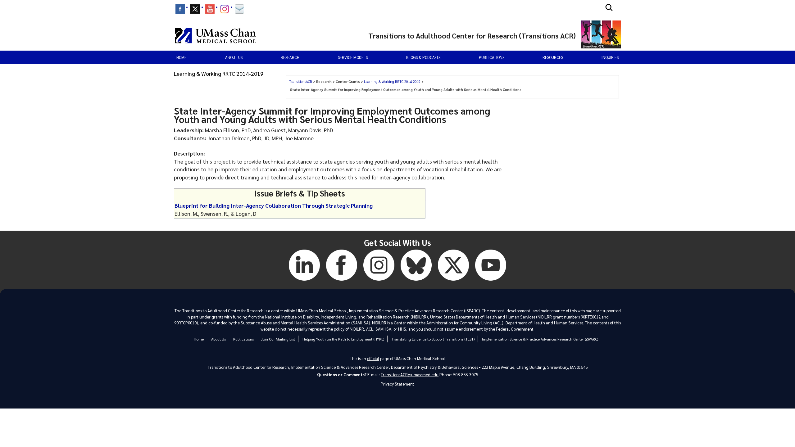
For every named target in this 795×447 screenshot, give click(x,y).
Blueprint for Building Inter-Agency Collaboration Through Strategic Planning (274, 205)
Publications (491, 57)
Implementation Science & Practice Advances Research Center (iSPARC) (540, 338)
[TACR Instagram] (378, 281)
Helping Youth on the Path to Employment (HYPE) (343, 338)
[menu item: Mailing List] (239, 9)
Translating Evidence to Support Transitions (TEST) (433, 338)
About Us (218, 338)
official (373, 358)
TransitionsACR (301, 81)
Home (181, 57)
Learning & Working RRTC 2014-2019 (392, 81)
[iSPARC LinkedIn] (304, 281)
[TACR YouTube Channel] (490, 281)
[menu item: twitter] (195, 9)
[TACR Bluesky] (416, 281)
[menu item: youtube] (210, 9)
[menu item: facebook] (180, 9)
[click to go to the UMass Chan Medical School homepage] (215, 35)
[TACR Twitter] (453, 281)
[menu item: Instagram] (224, 9)
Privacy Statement (397, 383)
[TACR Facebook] (341, 281)
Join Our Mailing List (278, 338)
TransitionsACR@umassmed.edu (409, 374)
